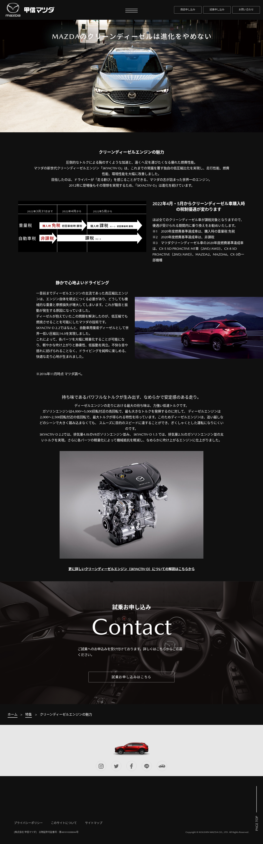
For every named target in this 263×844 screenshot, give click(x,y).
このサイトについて (64, 822)
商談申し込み (187, 9)
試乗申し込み (217, 9)
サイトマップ (93, 822)
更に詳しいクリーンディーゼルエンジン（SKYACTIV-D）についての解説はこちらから (131, 569)
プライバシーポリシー (28, 822)
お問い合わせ (246, 9)
